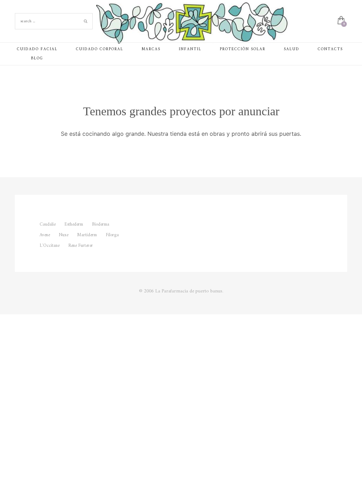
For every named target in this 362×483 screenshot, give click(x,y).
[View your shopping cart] (340, 21)
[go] (85, 21)
